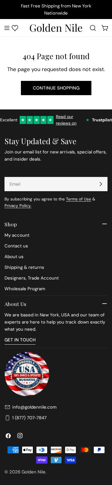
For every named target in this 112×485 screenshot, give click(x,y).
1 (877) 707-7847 (29, 418)
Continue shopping (56, 88)
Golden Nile (33, 472)
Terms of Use (78, 199)
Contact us (16, 246)
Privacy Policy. (17, 205)
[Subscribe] (100, 184)
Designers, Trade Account (31, 278)
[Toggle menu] (7, 28)
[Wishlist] (15, 28)
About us (14, 257)
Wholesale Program (24, 289)
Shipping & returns (24, 267)
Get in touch (20, 340)
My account (17, 235)
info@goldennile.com (34, 407)
